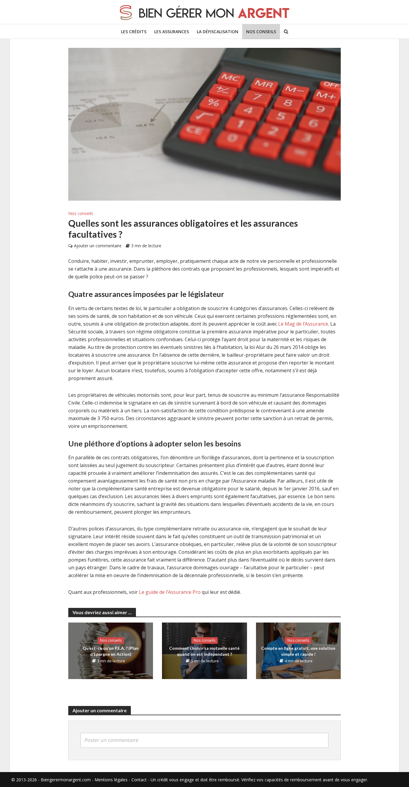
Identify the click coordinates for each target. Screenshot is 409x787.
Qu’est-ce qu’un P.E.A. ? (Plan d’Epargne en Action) (111, 651)
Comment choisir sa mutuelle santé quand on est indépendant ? (204, 651)
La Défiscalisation (217, 31)
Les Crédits (133, 31)
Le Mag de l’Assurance (303, 324)
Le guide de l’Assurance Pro (170, 592)
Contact (139, 780)
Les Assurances (171, 31)
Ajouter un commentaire (98, 245)
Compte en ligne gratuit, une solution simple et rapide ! (298, 651)
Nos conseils (261, 31)
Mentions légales (111, 780)
